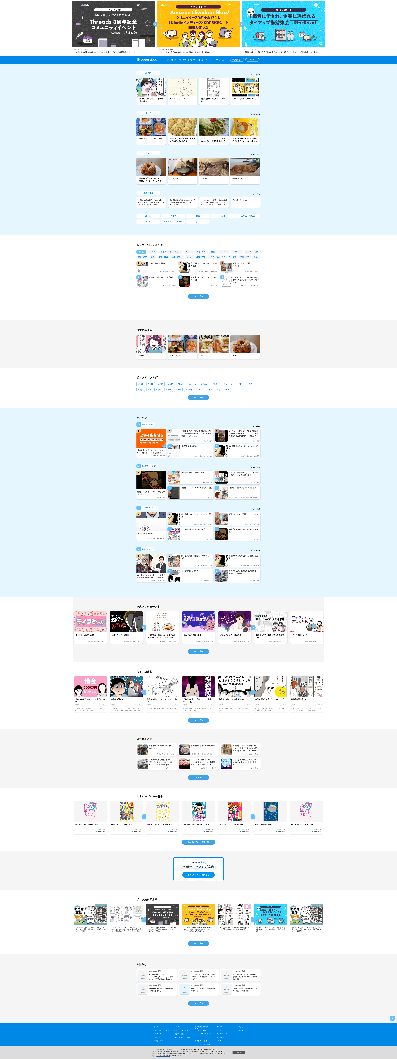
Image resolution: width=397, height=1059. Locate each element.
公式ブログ (191, 60)
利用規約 (219, 1027)
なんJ (198, 222)
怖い (201, 390)
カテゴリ (173, 60)
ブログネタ (199, 1037)
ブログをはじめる (237, 60)
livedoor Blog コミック (218, 60)
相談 (141, 390)
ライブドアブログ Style (81, 49)
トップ (156, 1027)
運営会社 (240, 1027)
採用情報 (240, 1030)
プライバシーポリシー (224, 1034)
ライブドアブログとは (161, 1030)
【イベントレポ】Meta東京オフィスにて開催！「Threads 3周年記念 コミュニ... (190, 52)
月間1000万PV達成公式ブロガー (201, 1027)
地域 (223, 216)
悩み (241, 384)
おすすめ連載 (179, 1034)
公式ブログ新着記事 (181, 1030)
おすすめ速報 (158, 1041)
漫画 (169, 390)
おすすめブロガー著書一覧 (198, 842)
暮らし (148, 216)
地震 (216, 384)
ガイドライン (221, 1030)
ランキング (165, 60)
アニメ (205, 384)
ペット (190, 390)
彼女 (210, 390)
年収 (250, 384)
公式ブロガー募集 (201, 1041)
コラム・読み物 (248, 216)
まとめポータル (203, 60)
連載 (198, 216)
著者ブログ (101, 832)
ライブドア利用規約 (163, 1056)
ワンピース (228, 384)
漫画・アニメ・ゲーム (173, 222)
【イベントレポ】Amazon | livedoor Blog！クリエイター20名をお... (271, 52)
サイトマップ (221, 1037)
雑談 (141, 384)
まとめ (148, 222)
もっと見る (256, 74)
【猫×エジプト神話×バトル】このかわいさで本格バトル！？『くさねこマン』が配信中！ (109, 52)
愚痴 (161, 384)
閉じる (239, 1052)
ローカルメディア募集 (202, 1044)
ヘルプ (218, 1041)
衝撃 (179, 390)
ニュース (192, 384)
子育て (173, 216)
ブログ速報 (182, 60)
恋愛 (159, 390)
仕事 (151, 384)
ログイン (252, 60)
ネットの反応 (224, 390)
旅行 (171, 384)
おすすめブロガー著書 (182, 1037)
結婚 (181, 384)
